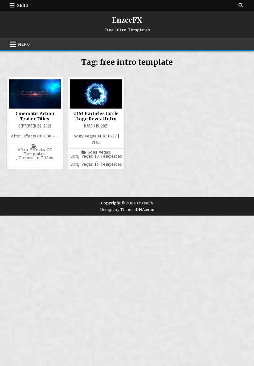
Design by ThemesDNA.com (127, 210)
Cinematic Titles (36, 158)
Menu (22, 5)
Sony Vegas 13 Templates (96, 156)
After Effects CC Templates (34, 152)
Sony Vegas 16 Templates (96, 165)
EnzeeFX (127, 20)
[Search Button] (240, 5)
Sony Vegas (99, 152)
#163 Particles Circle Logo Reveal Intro (96, 116)
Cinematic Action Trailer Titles (34, 116)
